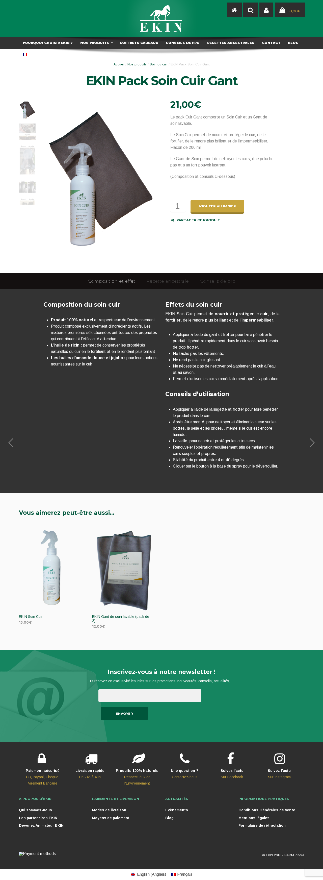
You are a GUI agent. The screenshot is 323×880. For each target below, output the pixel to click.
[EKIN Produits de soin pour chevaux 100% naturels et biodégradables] (161, 18)
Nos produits (137, 64)
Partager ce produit (198, 220)
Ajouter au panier (217, 206)
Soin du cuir (159, 64)
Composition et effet (111, 281)
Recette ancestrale (167, 281)
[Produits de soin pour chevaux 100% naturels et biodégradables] (234, 10)
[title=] (266, 10)
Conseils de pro (217, 281)
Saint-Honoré (294, 855)
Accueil (119, 64)
